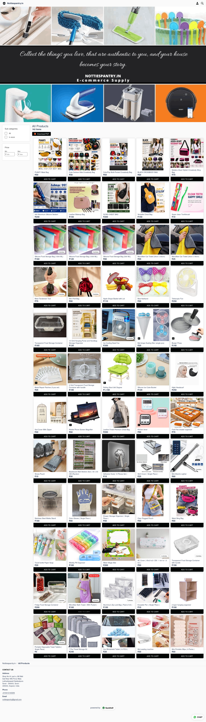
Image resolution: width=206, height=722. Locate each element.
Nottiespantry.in (15, 3)
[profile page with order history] (197, 3)
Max (19, 151)
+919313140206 (8, 693)
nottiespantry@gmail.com (12, 699)
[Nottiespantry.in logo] (4, 3)
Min (6, 151)
